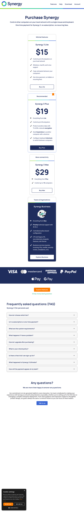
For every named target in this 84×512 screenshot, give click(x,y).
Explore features (42, 290)
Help (60, 4)
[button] (14, 508)
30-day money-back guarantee (42, 294)
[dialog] (14, 499)
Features (53, 4)
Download (68, 4)
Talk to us (42, 403)
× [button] (24, 490)
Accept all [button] (8, 504)
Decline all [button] (19, 504)
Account (77, 4)
